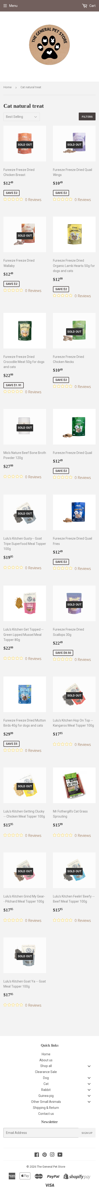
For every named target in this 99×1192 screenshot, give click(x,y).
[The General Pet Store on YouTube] (60, 1155)
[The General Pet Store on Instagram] (52, 1155)
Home (7, 87)
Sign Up (87, 1133)
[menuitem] (49, 1054)
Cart (92, 6)
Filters (87, 116)
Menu (13, 6)
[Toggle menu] (89, 1066)
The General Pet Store (51, 1166)
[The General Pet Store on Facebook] (36, 1155)
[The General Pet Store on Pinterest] (44, 1155)
